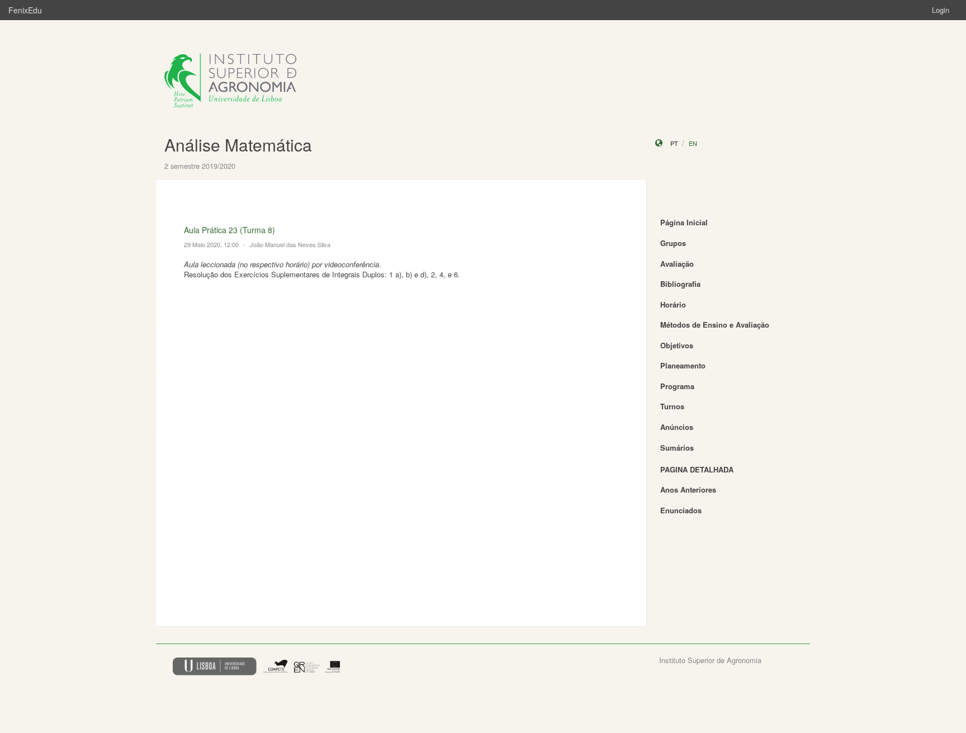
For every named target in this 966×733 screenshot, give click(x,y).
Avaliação (677, 263)
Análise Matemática (238, 145)
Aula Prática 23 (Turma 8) (229, 229)
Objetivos (676, 345)
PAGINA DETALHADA (696, 469)
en (693, 143)
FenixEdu (25, 10)
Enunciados (681, 510)
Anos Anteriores (688, 489)
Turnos (672, 406)
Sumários (677, 447)
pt (674, 143)
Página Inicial (684, 222)
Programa (677, 386)
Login (940, 9)
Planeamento (682, 365)
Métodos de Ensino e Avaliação (714, 324)
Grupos (673, 243)
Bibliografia (680, 283)
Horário (673, 304)
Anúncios (676, 427)
